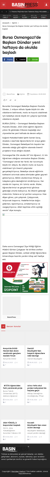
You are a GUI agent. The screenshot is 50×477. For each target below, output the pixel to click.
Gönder (35, 59)
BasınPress (11, 94)
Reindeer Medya (18, 471)
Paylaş (10, 59)
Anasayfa (5, 23)
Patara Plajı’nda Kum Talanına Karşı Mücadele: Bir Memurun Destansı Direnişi (30, 12)
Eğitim (14, 23)
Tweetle (22, 59)
